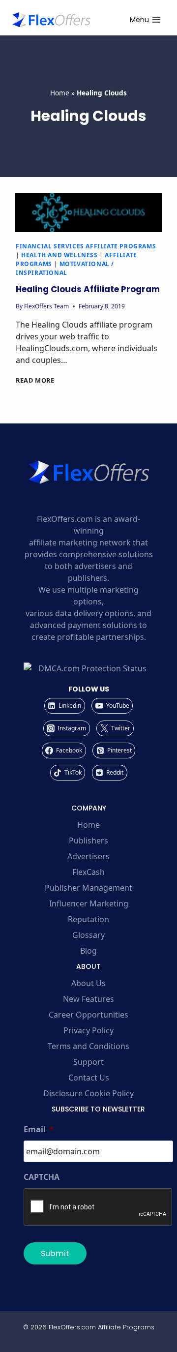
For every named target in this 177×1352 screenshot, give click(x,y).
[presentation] (88, 212)
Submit (55, 1253)
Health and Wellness (59, 255)
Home (59, 92)
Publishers (88, 840)
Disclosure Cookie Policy (88, 1093)
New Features (88, 998)
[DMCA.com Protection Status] (88, 668)
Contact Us (88, 1077)
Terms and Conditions (88, 1046)
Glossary (88, 935)
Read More (35, 380)
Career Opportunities (88, 1014)
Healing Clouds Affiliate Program (88, 289)
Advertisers (88, 856)
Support (88, 1061)
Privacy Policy (88, 1030)
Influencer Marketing (88, 903)
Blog (88, 950)
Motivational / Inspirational (65, 268)
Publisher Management (88, 887)
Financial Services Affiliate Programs (86, 246)
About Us (88, 983)
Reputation (88, 919)
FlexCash (88, 872)
